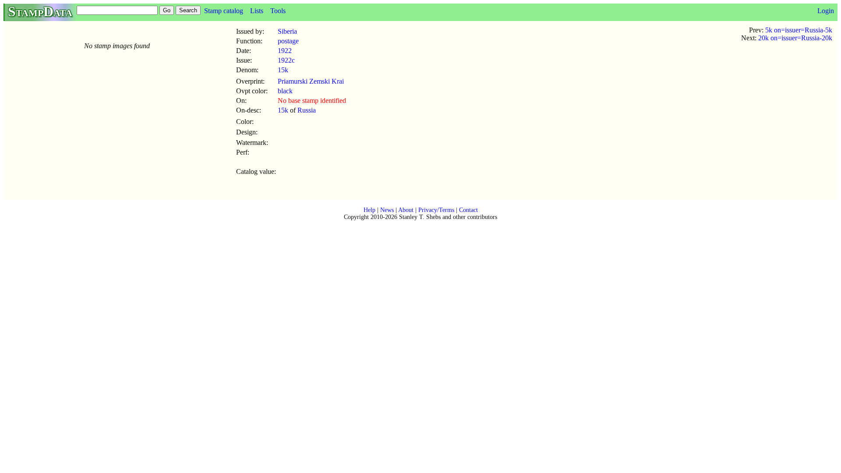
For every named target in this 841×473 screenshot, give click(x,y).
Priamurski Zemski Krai (311, 81)
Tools (278, 10)
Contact (468, 210)
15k (283, 70)
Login (825, 10)
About (405, 210)
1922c (286, 60)
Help (369, 210)
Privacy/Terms (436, 210)
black (285, 91)
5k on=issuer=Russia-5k (798, 30)
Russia (306, 110)
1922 (285, 50)
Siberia (287, 31)
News (387, 210)
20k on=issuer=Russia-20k (795, 38)
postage (288, 41)
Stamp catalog (223, 10)
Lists (256, 10)
